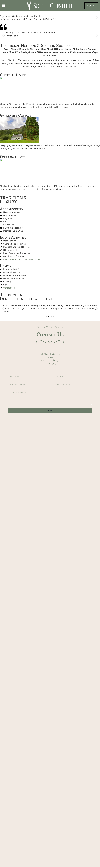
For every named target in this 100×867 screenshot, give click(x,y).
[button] (44, 18)
